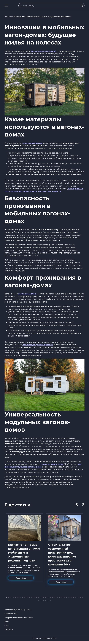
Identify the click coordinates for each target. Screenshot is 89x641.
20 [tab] (50, 597)
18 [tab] (45, 597)
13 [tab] (34, 597)
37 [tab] (43, 600)
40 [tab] (50, 600)
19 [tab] (48, 597)
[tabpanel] (24, 547)
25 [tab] (62, 597)
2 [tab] (8, 597)
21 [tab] (52, 597)
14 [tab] (36, 597)
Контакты (9, 630)
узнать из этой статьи (51, 464)
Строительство (11, 614)
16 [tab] (41, 597)
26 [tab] (64, 597)
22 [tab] (55, 597)
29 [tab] (71, 597)
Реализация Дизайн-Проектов (18, 610)
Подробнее (21, 578)
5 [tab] (15, 597)
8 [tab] (22, 597)
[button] (6, 5)
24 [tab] (59, 597)
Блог (7, 622)
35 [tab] (39, 600)
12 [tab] (32, 597)
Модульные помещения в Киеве (19, 618)
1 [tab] (6, 597)
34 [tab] (83, 597)
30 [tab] (73, 597)
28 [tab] (69, 597)
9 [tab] (25, 597)
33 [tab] (80, 597)
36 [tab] (41, 600)
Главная (8, 17)
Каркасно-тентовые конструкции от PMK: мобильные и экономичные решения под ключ (24, 552)
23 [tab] (57, 597)
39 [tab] (48, 600)
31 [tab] (76, 597)
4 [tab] (13, 597)
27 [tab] (66, 597)
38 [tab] (45, 600)
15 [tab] (39, 597)
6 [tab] (18, 597)
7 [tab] (20, 597)
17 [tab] (43, 597)
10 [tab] (27, 597)
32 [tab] (78, 597)
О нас (7, 626)
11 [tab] (29, 597)
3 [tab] (11, 597)
